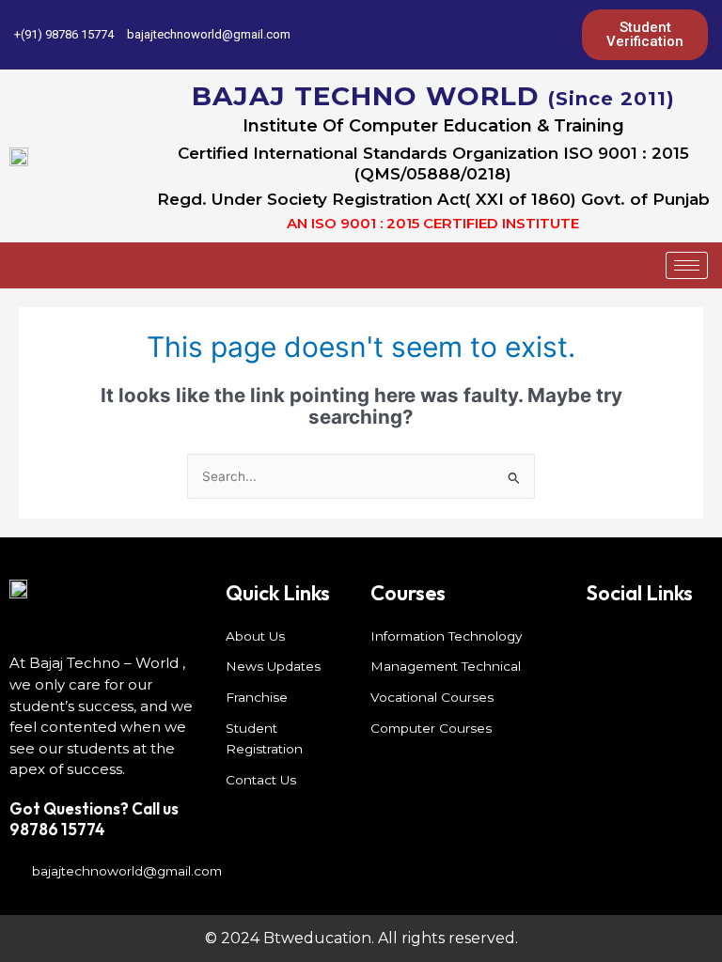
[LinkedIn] (494, 35)
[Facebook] (430, 35)
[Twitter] (462, 35)
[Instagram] (558, 35)
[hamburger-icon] (687, 265)
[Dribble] (526, 35)
